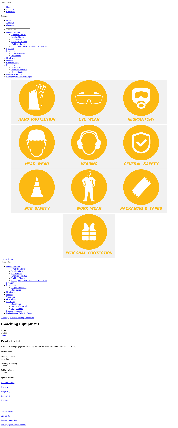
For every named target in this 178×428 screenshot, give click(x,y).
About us (10, 9)
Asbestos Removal (19, 70)
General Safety (12, 63)
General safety (7, 411)
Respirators (16, 56)
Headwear (10, 58)
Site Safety (10, 65)
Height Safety (17, 72)
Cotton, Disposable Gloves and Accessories (29, 46)
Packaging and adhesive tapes (13, 425)
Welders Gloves (17, 44)
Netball (13, 318)
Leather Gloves (17, 37)
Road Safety (16, 67)
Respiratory (11, 51)
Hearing (9, 60)
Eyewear (10, 49)
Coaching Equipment (25, 318)
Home (8, 7)
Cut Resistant (16, 39)
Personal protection (9, 420)
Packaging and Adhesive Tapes (19, 77)
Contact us (10, 12)
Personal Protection (14, 74)
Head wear (5, 396)
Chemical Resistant (19, 42)
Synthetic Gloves (18, 35)
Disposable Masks (18, 53)
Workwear (10, 297)
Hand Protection (13, 32)
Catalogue (5, 318)
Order (3, 335)
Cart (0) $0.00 (7, 259)
